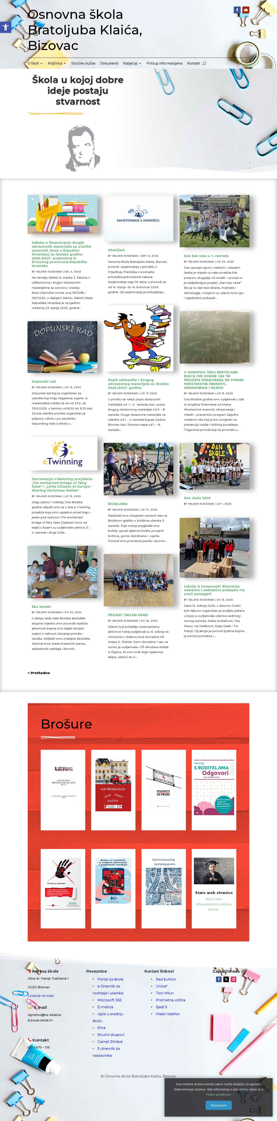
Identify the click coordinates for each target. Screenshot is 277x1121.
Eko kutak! (41, 606)
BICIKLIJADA (117, 503)
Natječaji (130, 64)
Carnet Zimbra (110, 1042)
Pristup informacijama (164, 64)
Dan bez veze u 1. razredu (206, 256)
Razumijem (219, 1105)
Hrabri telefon (168, 1014)
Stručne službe (83, 64)
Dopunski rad (44, 381)
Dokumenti (109, 64)
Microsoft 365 (109, 1000)
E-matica (105, 1007)
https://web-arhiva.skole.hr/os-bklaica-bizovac (214, 904)
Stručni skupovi (110, 1035)
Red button (166, 979)
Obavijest (116, 250)
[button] (5, 27)
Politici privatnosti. (218, 1094)
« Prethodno (39, 673)
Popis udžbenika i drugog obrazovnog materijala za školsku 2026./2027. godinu (138, 383)
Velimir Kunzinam (49, 271)
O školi (33, 64)
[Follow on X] (226, 979)
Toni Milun (165, 993)
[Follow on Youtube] (245, 9)
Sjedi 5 (161, 1007)
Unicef (161, 986)
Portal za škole (110, 979)
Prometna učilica (170, 1000)
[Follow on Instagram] (233, 979)
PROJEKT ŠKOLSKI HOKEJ (128, 615)
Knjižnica (55, 64)
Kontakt (193, 64)
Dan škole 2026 (197, 498)
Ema (101, 1028)
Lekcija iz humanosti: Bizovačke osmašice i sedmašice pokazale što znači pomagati (214, 590)
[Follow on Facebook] (237, 9)
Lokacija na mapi (41, 996)
